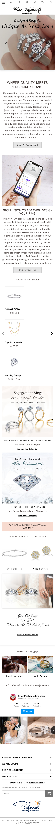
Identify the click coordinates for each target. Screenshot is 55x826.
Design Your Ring (27, 270)
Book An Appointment (27, 145)
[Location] (19, 2)
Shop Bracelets (14, 569)
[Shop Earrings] (40, 553)
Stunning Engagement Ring (18, 375)
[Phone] (11, 2)
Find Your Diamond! (27, 516)
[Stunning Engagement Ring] (14, 362)
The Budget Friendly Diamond (27, 507)
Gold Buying (40, 676)
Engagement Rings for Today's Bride (27, 440)
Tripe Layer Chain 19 (15, 342)
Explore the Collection (27, 449)
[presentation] (5, 43)
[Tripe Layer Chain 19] (14, 329)
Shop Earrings (40, 569)
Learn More (27, 528)
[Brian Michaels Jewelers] (27, 10)
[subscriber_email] (49, 793)
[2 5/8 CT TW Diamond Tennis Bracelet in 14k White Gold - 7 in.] (14, 296)
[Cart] (51, 2)
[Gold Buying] (40, 664)
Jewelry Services (14, 676)
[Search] (27, 2)
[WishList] (43, 2)
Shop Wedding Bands (27, 634)
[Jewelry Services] (14, 664)
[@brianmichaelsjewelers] (13, 697)
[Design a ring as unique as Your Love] (27, 42)
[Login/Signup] (35, 2)
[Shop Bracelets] (14, 553)
